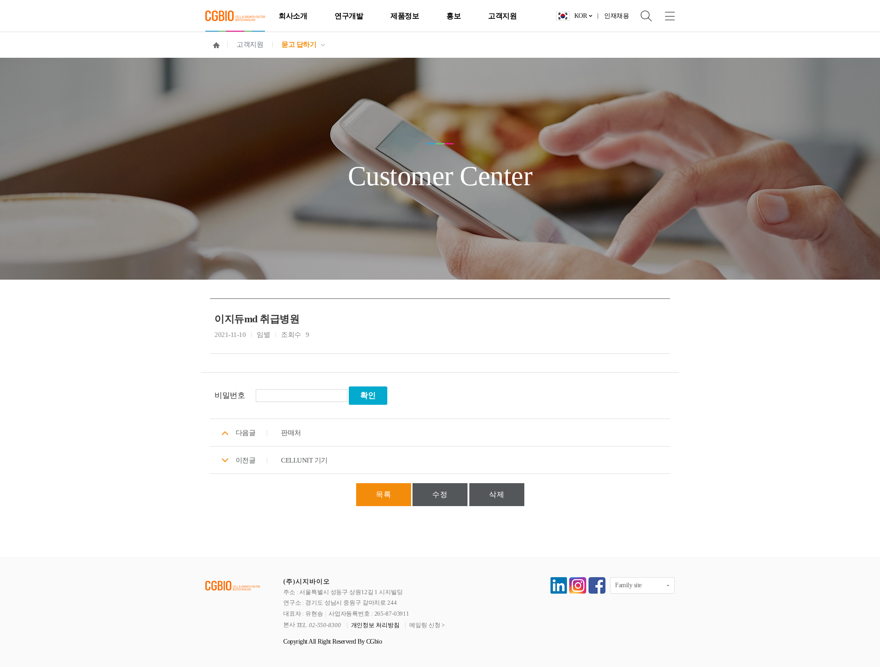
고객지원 (502, 16)
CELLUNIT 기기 (304, 460)
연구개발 (349, 16)
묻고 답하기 (298, 44)
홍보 (453, 16)
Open (640, 16)
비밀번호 (229, 395)
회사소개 (293, 16)
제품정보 (404, 16)
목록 (383, 494)
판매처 (291, 432)
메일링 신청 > (427, 625)
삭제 (497, 494)
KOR (580, 15)
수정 (440, 494)
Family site (628, 585)
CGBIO (235, 16)
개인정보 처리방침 (375, 625)
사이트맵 (663, 16)
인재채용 (616, 15)
